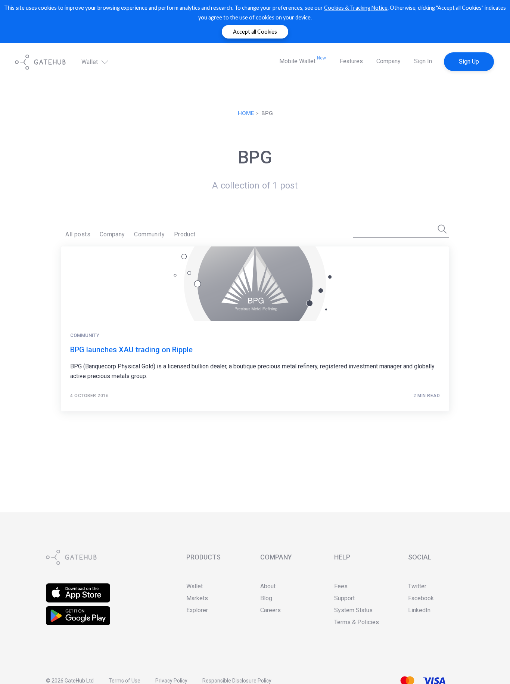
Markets (197, 598)
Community (149, 234)
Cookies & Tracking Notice (356, 7)
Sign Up (469, 61)
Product (185, 234)
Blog (266, 598)
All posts (77, 234)
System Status (353, 610)
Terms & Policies (356, 622)
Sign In (423, 61)
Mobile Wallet (302, 60)
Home (246, 113)
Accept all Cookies (255, 31)
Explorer (197, 610)
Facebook (421, 598)
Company (388, 61)
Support (344, 598)
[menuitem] (78, 234)
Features (351, 61)
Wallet (90, 61)
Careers (270, 610)
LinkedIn (419, 610)
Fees (341, 586)
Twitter (417, 586)
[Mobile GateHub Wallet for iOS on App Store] (78, 588)
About (268, 586)
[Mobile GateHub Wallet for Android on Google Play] (78, 610)
